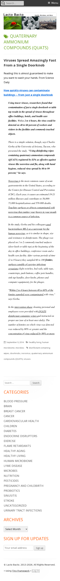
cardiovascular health (21, 421)
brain (8, 406)
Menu (54, 3)
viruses (27, 359)
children (10, 426)
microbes (20, 347)
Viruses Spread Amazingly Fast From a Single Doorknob (30, 62)
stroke (9, 500)
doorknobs (15, 353)
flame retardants (17, 446)
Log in (35, 571)
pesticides (11, 480)
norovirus (25, 353)
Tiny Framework (21, 571)
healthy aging (14, 451)
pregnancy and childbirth (23, 486)
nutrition (11, 476)
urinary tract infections (23, 510)
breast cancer (14, 411)
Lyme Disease (13, 466)
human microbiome (18, 461)
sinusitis (10, 495)
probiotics (12, 490)
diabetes (10, 431)
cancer (9, 416)
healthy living (35, 342)
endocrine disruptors (20, 436)
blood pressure (16, 401)
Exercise (10, 441)
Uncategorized (15, 505)
